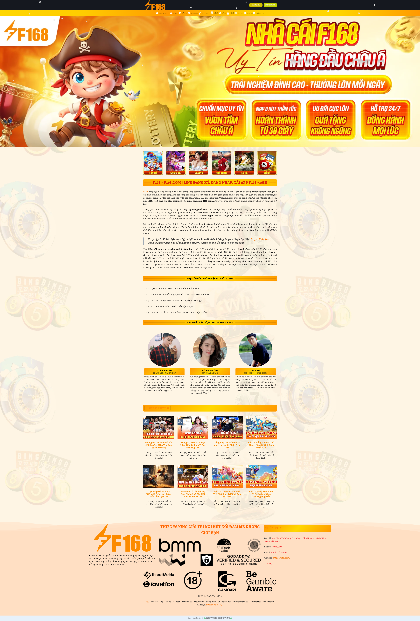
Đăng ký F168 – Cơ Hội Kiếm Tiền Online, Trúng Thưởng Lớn (193, 445)
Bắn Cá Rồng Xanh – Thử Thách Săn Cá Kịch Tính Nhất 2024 (261, 445)
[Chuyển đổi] (145, 288)
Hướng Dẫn (260, 13)
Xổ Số (232, 13)
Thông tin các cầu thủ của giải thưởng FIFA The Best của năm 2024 (158, 445)
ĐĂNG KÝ (256, 5)
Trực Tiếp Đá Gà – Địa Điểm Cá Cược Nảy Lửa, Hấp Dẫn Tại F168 (158, 494)
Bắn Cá (184, 13)
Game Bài (194, 13)
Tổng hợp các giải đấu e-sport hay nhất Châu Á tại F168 (227, 445)
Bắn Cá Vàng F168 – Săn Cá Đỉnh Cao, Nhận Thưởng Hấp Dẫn (261, 494)
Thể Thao (205, 13)
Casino (175, 13)
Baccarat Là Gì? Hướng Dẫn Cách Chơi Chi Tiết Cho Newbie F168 (193, 494)
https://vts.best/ (261, 239)
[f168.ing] (157, 5)
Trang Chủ (163, 13)
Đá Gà (224, 13)
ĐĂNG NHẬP (270, 5)
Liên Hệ (250, 13)
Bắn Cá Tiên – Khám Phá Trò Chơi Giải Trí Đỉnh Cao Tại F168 (227, 494)
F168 (147, 602)
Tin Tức (240, 13)
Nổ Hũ (216, 13)
